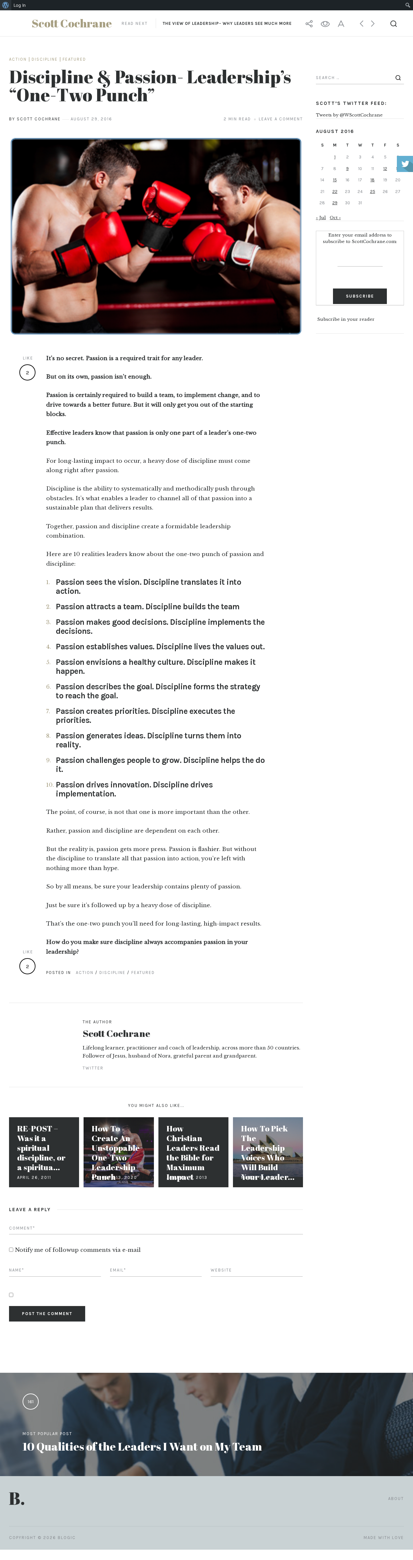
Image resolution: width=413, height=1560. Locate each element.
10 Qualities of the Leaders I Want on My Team (142, 1446)
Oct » (335, 217)
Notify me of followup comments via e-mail (78, 1250)
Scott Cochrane (116, 1033)
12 (385, 168)
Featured (74, 59)
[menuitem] (5, 5)
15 (335, 179)
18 (372, 179)
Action (18, 59)
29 (334, 202)
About (396, 1498)
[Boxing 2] (156, 236)
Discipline (45, 59)
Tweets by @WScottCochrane (349, 115)
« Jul (321, 217)
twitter (93, 1068)
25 (372, 191)
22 (334, 191)
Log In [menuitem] (20, 5)
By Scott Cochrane (35, 118)
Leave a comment (281, 118)
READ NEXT (207, 23)
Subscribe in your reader (346, 319)
